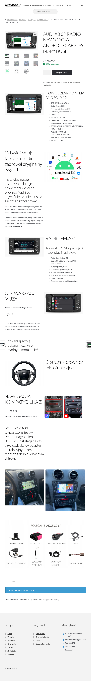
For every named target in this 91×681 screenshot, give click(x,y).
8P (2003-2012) (42, 20)
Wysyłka (11, 637)
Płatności (11, 640)
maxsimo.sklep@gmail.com (75, 639)
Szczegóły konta (42, 637)
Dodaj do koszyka (62, 72)
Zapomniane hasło (43, 644)
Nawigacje (26, 5)
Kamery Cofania (37, 5)
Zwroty (10, 647)
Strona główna (12, 20)
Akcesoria (48, 5)
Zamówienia (40, 634)
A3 (35, 20)
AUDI (30, 20)
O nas (10, 634)
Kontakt (11, 654)
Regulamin (12, 651)
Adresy (38, 640)
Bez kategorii (75, 82)
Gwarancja (12, 644)
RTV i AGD (58, 5)
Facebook (69, 650)
